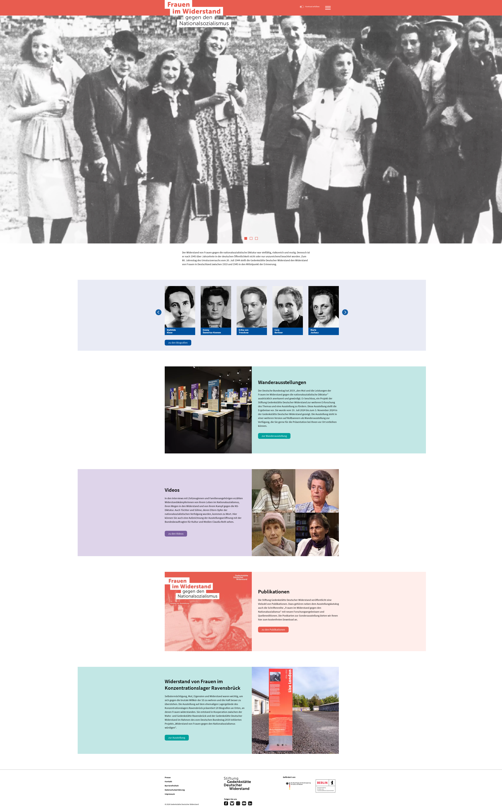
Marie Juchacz (314, 331)
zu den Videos (175, 533)
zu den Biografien (178, 342)
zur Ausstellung (176, 737)
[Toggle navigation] (328, 6)
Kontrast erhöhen (312, 6)
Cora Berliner (279, 331)
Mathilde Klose (171, 331)
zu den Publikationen (273, 629)
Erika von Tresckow (244, 331)
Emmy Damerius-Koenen (212, 331)
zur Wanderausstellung (274, 435)
